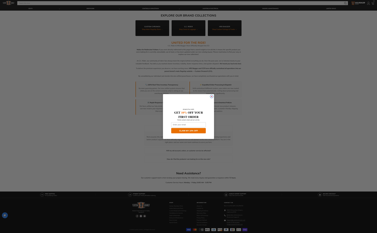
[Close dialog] (211, 96)
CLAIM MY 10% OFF (188, 131)
